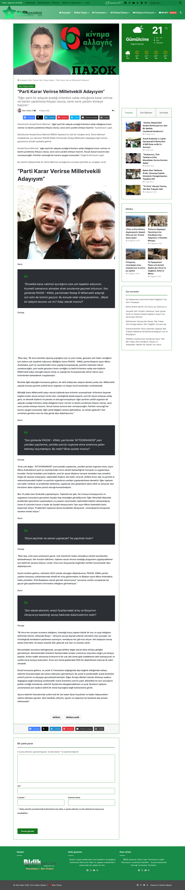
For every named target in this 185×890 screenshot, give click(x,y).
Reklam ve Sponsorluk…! (72, 3)
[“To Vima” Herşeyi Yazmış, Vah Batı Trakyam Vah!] (133, 190)
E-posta (21, 797)
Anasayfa (65, 12)
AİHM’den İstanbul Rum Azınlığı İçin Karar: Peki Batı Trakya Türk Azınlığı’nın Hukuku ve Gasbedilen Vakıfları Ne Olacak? (145, 342)
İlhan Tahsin (27, 111)
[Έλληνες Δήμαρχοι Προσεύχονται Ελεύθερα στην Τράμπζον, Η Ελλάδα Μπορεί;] (158, 221)
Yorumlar (163, 112)
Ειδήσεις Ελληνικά (144, 12)
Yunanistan (99, 12)
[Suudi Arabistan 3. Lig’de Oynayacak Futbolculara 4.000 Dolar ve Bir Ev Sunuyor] (133, 142)
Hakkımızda (30, 3)
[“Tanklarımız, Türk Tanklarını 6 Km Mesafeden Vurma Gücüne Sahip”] (133, 158)
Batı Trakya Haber (46, 80)
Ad (19, 786)
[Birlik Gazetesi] (22, 12)
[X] (90, 870)
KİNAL (57, 717)
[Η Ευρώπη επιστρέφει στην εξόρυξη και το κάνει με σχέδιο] (135, 253)
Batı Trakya (81, 12)
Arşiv (87, 3)
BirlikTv (168, 12)
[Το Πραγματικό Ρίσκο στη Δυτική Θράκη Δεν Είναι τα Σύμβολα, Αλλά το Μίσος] (158, 253)
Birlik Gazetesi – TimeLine (48, 3)
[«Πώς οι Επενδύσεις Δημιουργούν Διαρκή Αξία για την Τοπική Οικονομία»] (135, 221)
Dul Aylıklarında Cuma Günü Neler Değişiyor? (144, 299)
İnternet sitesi (74, 797)
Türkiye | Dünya (120, 12)
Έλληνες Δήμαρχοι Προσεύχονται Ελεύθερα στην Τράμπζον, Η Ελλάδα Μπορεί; (157, 235)
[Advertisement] (66, 337)
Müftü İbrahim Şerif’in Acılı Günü (139, 307)
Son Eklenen (146, 112)
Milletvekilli (73, 717)
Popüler (129, 112)
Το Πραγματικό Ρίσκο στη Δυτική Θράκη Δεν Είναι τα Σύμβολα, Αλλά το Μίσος (157, 268)
